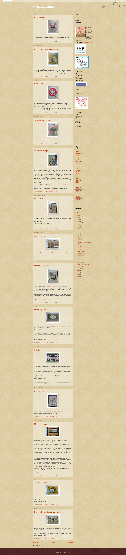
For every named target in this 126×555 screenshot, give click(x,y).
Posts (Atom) (40, 545)
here (37, 171)
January (79, 268)
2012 (78, 221)
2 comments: (51, 302)
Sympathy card (40, 309)
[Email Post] (56, 41)
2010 (78, 272)
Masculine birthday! (42, 236)
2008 (78, 276)
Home (53, 542)
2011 (78, 270)
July (79, 231)
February (79, 266)
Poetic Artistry (79, 184)
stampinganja (43, 6)
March (79, 239)
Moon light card (40, 424)
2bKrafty (77, 151)
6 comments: (51, 76)
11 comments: (52, 191)
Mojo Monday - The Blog (79, 171)
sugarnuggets (78, 193)
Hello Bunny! (39, 17)
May (79, 235)
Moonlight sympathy (42, 150)
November (80, 224)
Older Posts (70, 542)
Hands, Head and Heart (78, 159)
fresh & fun (78, 155)
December (80, 222)
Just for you (38, 350)
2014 (78, 217)
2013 (78, 219)
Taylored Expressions (78, 197)
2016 (78, 214)
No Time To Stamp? (78, 178)
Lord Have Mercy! (78, 168)
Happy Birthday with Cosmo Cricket (48, 49)
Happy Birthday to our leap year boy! (49, 511)
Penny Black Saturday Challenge (78, 181)
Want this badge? (79, 142)
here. (66, 137)
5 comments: (51, 112)
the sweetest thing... (78, 200)
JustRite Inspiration (78, 164)
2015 (78, 215)
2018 (78, 210)
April (79, 237)
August (79, 230)
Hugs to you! (39, 391)
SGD (53, 140)
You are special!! (41, 482)
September (80, 228)
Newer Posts (36, 542)
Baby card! (38, 83)
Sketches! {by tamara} (78, 188)
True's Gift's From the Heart (79, 203)
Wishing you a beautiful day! (45, 120)
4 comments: (51, 228)
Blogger (68, 552)
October (79, 226)
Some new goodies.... (42, 265)
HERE (53, 37)
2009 (78, 274)
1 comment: (51, 383)
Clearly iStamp (79, 153)
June (79, 233)
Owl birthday (39, 198)
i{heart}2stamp (79, 161)
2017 (78, 212)
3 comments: (51, 41)
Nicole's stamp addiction (79, 174)
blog (43, 468)
